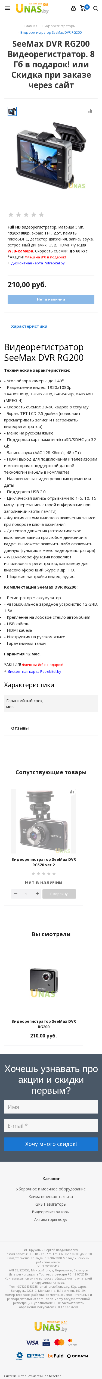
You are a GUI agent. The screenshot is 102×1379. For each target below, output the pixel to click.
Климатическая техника (51, 1196)
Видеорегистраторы (51, 1211)
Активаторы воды (50, 1219)
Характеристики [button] (29, 326)
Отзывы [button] (20, 728)
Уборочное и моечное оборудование (51, 1189)
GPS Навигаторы (50, 1204)
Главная (31, 26)
